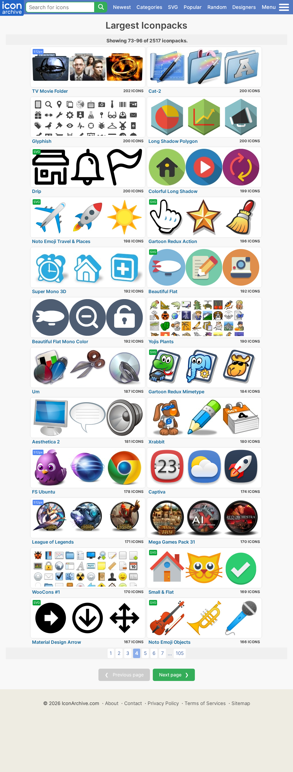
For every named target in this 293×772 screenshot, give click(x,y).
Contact (133, 703)
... (170, 653)
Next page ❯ (174, 675)
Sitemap (240, 703)
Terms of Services (205, 703)
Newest (122, 7)
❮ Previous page (124, 675)
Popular (193, 7)
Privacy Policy (163, 703)
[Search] (100, 7)
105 (180, 653)
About (111, 703)
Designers (244, 7)
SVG (173, 7)
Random (217, 7)
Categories (149, 7)
